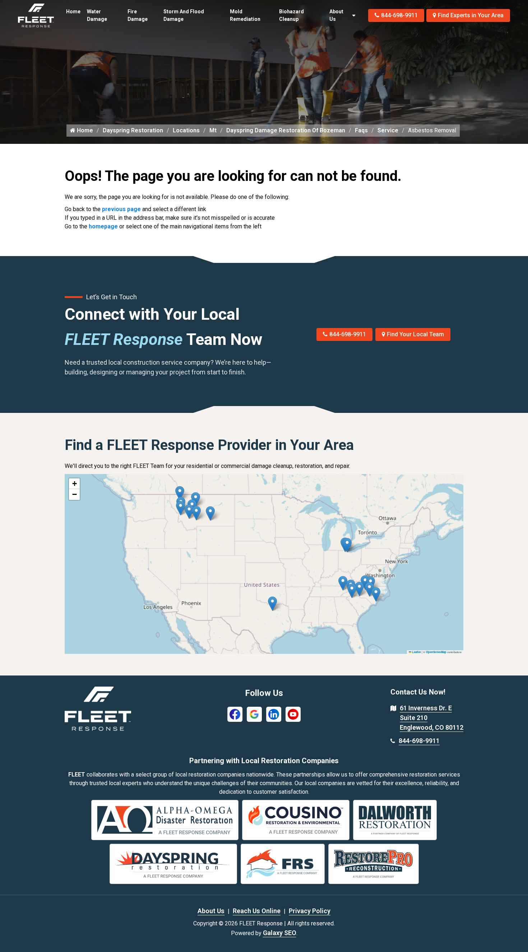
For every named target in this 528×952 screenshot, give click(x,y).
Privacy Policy (309, 911)
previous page (121, 209)
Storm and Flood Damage (183, 15)
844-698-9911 (399, 15)
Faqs (361, 130)
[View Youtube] (293, 714)
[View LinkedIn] (274, 714)
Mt (213, 130)
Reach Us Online (257, 911)
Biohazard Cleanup (291, 15)
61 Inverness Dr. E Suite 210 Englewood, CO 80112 (431, 717)
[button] (210, 513)
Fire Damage (138, 15)
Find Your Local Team (415, 334)
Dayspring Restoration (133, 130)
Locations (186, 130)
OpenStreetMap (436, 652)
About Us (336, 15)
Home (73, 11)
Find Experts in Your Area (471, 15)
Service (388, 130)
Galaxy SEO (279, 933)
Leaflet (416, 652)
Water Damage (97, 15)
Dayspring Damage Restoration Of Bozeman (285, 130)
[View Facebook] (235, 714)
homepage (103, 226)
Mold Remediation (245, 15)
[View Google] (254, 714)
